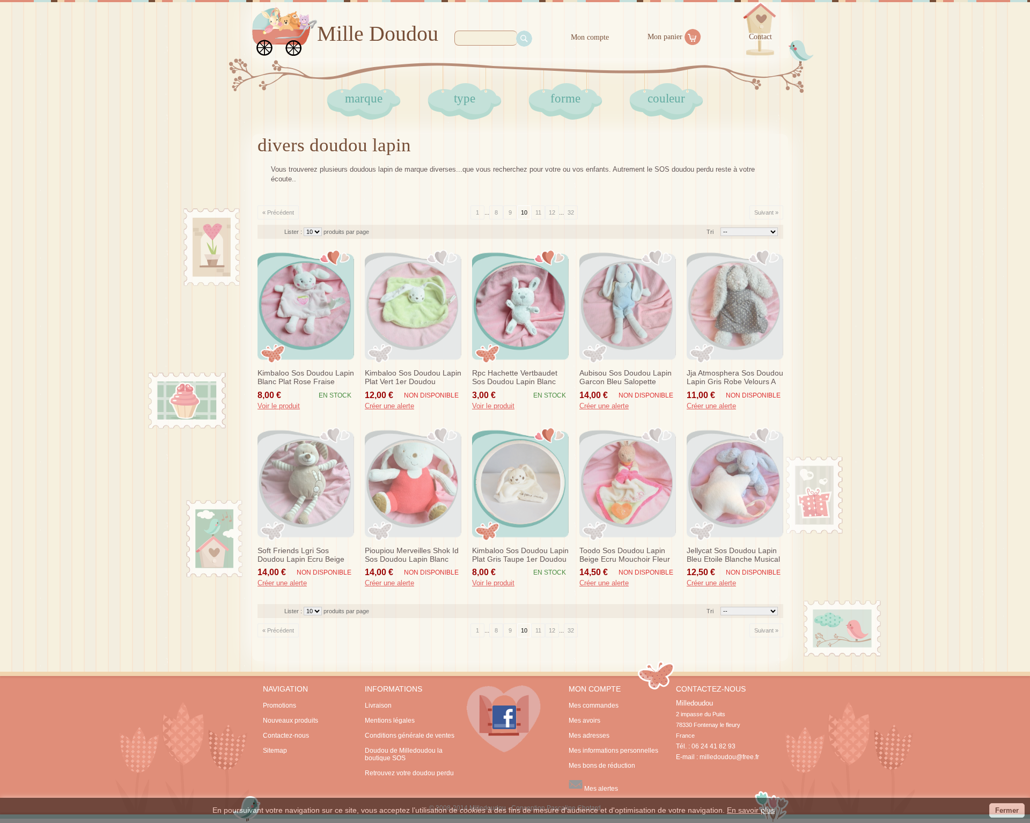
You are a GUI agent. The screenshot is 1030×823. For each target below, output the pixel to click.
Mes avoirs (584, 720)
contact (760, 37)
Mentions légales (390, 720)
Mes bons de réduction (602, 765)
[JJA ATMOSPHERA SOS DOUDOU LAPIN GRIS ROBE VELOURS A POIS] (735, 306)
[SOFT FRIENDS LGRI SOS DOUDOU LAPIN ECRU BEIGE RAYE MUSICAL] (306, 484)
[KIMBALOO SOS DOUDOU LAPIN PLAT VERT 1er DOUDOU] (413, 306)
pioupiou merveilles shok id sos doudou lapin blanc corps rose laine (412, 555)
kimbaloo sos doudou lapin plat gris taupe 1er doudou (520, 554)
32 (571, 212)
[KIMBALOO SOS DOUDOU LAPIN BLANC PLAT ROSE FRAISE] (306, 306)
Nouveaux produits (290, 720)
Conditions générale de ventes (409, 735)
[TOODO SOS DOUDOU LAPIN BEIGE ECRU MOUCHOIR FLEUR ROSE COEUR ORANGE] (627, 484)
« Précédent (278, 212)
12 (552, 212)
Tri (710, 232)
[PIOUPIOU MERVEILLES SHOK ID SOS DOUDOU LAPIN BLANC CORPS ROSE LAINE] (413, 484)
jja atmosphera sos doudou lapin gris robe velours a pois (735, 378)
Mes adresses (589, 735)
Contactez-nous (286, 735)
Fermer (1007, 810)
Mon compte (590, 37)
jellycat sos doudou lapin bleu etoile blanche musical (733, 554)
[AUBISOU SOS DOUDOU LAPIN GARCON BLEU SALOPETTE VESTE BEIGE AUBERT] (627, 306)
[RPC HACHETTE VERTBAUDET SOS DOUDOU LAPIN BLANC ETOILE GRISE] (520, 306)
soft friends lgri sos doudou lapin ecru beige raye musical (301, 555)
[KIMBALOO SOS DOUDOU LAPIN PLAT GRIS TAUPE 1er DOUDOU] (520, 484)
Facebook (504, 719)
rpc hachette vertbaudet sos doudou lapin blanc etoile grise (514, 378)
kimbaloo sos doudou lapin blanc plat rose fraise (306, 377)
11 (538, 212)
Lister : (294, 232)
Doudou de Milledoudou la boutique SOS (404, 754)
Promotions (279, 705)
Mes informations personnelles (613, 750)
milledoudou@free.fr (729, 757)
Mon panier (665, 37)
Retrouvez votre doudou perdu (409, 773)
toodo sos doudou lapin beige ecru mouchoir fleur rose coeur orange (624, 555)
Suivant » (766, 212)
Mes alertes (600, 788)
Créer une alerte (389, 406)
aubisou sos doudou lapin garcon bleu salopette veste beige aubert (625, 378)
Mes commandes (594, 705)
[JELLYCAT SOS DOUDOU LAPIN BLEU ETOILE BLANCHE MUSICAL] (735, 484)
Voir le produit (279, 406)
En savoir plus (751, 810)
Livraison (378, 705)
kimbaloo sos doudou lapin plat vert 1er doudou (413, 377)
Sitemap (275, 750)
